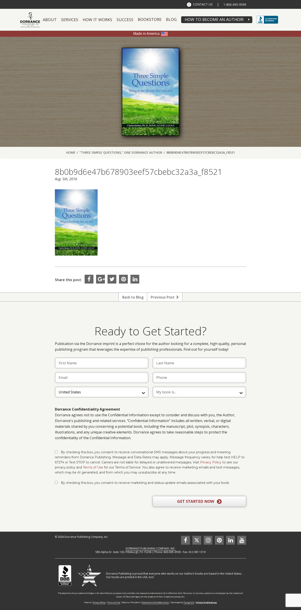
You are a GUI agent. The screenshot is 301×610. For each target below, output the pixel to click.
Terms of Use (93, 467)
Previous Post (163, 297)
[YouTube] (241, 540)
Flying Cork (189, 602)
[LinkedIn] (134, 279)
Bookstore (150, 19)
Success (125, 19)
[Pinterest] (123, 279)
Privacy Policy (210, 462)
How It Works (97, 19)
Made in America (146, 33)
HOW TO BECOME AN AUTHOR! (214, 19)
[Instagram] (208, 540)
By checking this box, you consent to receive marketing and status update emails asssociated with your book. (145, 483)
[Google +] (100, 279)
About (50, 19)
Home (70, 152)
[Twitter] (112, 279)
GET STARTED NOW (196, 501)
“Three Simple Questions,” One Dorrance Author (121, 152)
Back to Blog (132, 297)
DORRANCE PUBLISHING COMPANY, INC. (151, 548)
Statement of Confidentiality (155, 602)
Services (69, 19)
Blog (171, 19)
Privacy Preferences (206, 602)
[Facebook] (89, 279)
